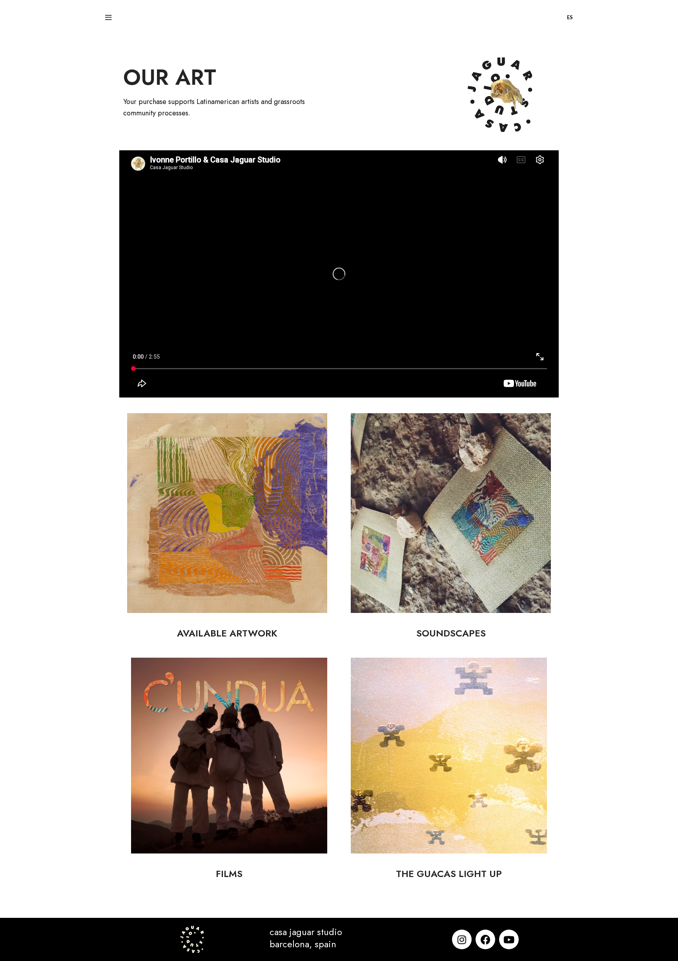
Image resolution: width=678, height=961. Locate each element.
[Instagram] (462, 939)
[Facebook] (485, 939)
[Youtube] (509, 939)
